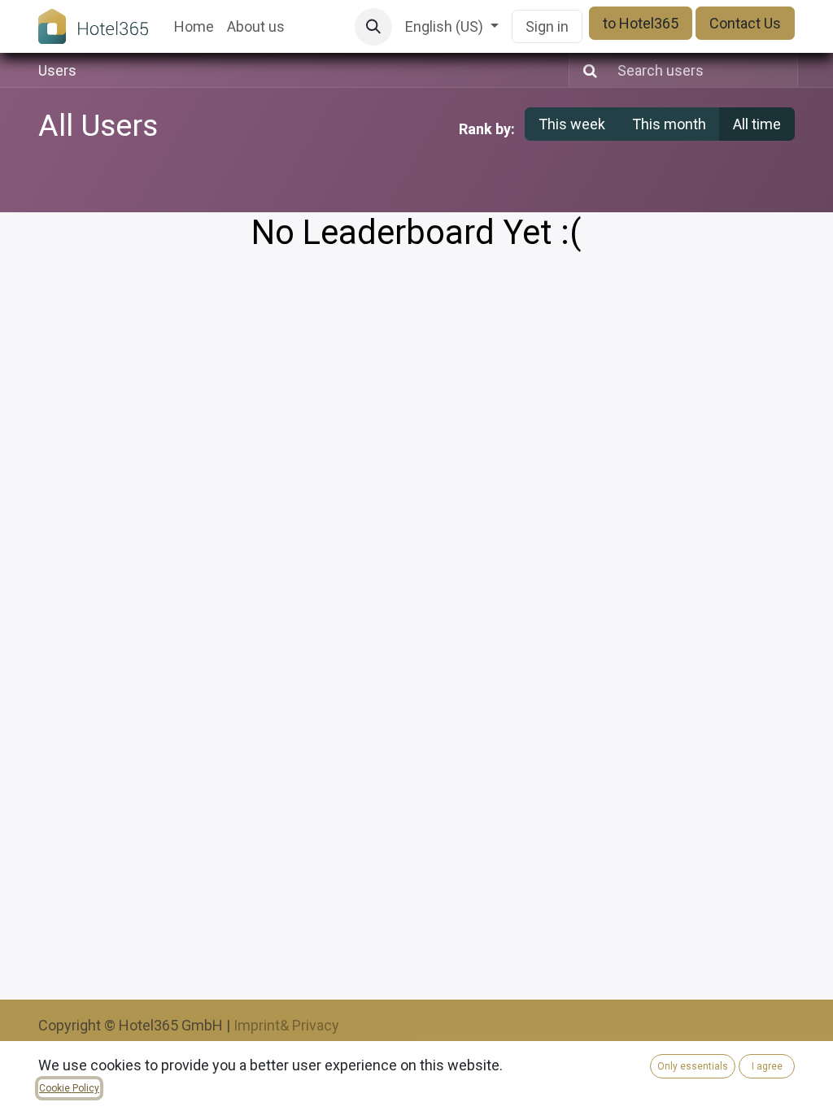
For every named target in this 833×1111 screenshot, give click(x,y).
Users (57, 70)
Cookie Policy (69, 1088)
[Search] (585, 70)
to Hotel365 (640, 23)
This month (669, 124)
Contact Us (745, 23)
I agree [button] (767, 1066)
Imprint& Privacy (286, 1025)
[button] (373, 27)
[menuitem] (194, 26)
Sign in (547, 26)
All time (757, 124)
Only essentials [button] (692, 1066)
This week (572, 124)
